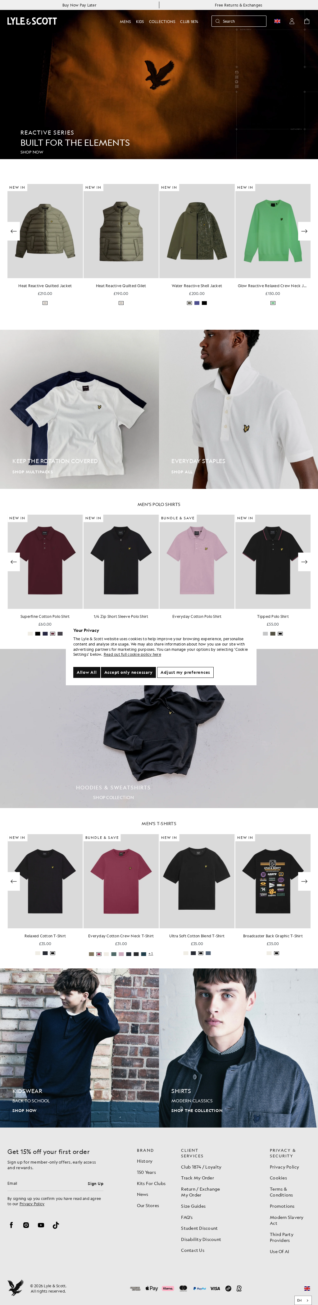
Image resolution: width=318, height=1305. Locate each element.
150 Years (146, 1172)
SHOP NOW (24, 1111)
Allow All (87, 672)
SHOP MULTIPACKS (32, 472)
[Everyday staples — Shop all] (238, 409)
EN (299, 1300)
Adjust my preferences (185, 672)
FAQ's (187, 1217)
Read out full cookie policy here (132, 654)
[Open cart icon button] (307, 21)
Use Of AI (279, 1251)
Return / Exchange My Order (200, 1192)
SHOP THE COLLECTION (196, 1111)
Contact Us (192, 1250)
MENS (125, 21)
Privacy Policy (32, 1203)
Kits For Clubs (151, 1183)
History (145, 1161)
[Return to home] (15, 1289)
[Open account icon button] (292, 21)
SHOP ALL (182, 472)
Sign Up (95, 1183)
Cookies (278, 1177)
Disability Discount (201, 1239)
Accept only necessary (128, 672)
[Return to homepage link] (32, 21)
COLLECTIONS (162, 21)
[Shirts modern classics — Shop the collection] (238, 1048)
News (142, 1194)
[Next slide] (304, 562)
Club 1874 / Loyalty (201, 1166)
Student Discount (199, 1228)
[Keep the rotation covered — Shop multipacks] (79, 409)
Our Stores (148, 1205)
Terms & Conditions (281, 1192)
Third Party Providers (281, 1237)
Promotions (282, 1206)
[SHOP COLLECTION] (159, 728)
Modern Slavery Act (287, 1220)
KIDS (140, 21)
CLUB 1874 (189, 21)
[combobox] (303, 1300)
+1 (150, 953)
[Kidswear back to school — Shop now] (79, 1048)
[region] (161, 653)
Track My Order (197, 1177)
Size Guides (193, 1206)
